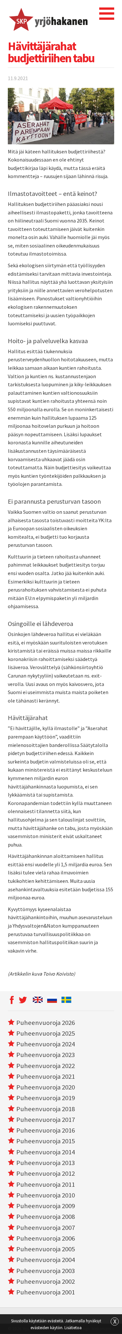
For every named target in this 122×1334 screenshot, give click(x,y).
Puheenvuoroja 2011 (45, 1184)
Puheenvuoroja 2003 (45, 1271)
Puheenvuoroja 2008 (45, 1216)
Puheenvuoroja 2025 (45, 1033)
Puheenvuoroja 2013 (45, 1163)
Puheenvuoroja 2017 (45, 1119)
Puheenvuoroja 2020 (45, 1087)
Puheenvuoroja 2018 (45, 1109)
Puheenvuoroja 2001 (45, 1292)
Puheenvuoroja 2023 (45, 1055)
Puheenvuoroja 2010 (45, 1195)
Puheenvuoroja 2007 (45, 1227)
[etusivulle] (48, 18)
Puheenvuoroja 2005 (45, 1249)
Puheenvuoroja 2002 (45, 1281)
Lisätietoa (73, 1327)
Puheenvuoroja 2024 (45, 1044)
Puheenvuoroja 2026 (45, 1022)
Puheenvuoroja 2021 (45, 1076)
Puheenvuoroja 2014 (45, 1152)
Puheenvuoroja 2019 (45, 1098)
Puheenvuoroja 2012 (45, 1173)
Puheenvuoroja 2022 (45, 1066)
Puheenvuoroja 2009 (45, 1206)
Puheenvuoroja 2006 (45, 1238)
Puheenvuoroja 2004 (45, 1260)
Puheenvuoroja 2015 (45, 1141)
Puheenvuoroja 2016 (45, 1130)
